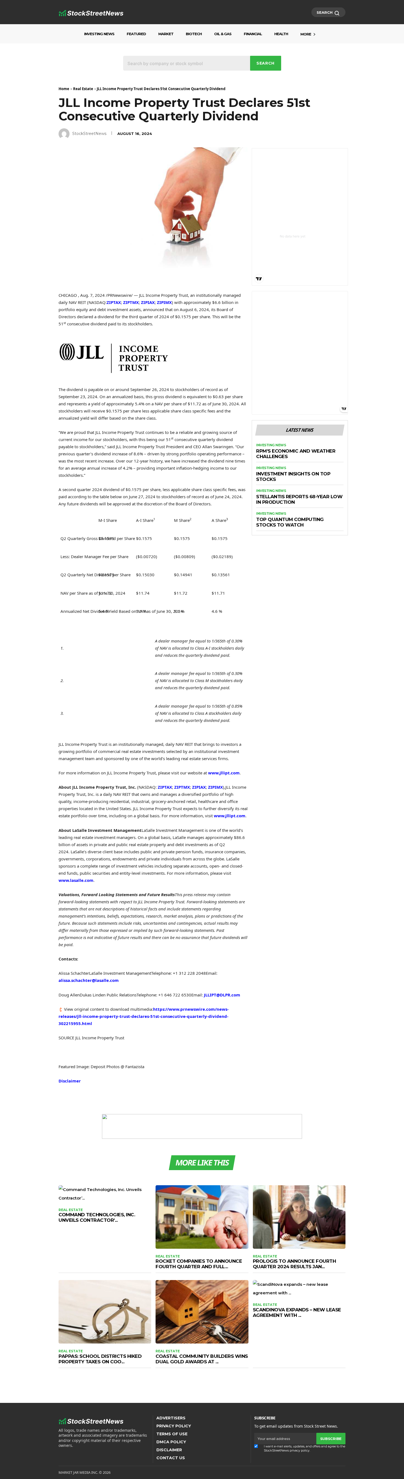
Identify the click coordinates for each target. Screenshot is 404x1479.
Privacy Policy (173, 1425)
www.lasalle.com (76, 880)
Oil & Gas (222, 34)
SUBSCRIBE (331, 1438)
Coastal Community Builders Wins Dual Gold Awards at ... (202, 1358)
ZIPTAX (114, 302)
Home (64, 88)
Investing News (99, 34)
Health (281, 34)
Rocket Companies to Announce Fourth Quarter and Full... (199, 1263)
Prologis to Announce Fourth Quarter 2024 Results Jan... (294, 1263)
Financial (253, 34)
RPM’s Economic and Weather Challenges (295, 453)
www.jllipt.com (224, 772)
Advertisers (171, 1418)
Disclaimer (70, 1081)
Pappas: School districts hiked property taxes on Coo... (100, 1358)
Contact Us (170, 1457)
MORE (305, 34)
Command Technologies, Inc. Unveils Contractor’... (97, 1217)
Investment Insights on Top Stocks (293, 476)
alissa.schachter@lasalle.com (89, 980)
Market (165, 34)
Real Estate (83, 88)
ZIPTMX (131, 302)
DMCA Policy (171, 1441)
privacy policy (299, 1450)
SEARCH (325, 12)
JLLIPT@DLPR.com (222, 995)
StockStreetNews (89, 133)
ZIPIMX (164, 302)
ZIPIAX (148, 302)
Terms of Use (171, 1433)
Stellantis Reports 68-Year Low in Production (299, 499)
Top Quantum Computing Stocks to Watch (290, 522)
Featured (136, 34)
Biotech (194, 34)
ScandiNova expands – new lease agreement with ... (297, 1312)
